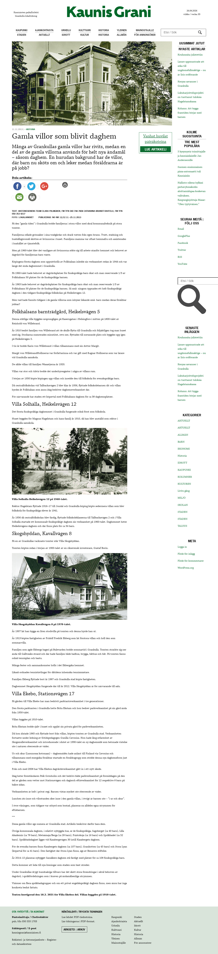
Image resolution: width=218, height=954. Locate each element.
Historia (182, 456)
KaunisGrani (109, 11)
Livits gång (184, 491)
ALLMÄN (183, 435)
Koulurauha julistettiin (190, 55)
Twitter (182, 250)
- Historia (30, 129)
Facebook (183, 243)
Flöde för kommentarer (191, 561)
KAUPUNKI (184, 470)
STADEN (182, 512)
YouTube (182, 264)
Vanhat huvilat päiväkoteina (155, 138)
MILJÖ (181, 498)
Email (181, 229)
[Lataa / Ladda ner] (66, 185)
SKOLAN (183, 505)
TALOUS (182, 526)
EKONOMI (184, 449)
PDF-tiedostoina (83, 917)
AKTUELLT (184, 421)
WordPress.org (186, 568)
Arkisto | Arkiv (74, 929)
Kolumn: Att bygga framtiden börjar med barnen (189, 113)
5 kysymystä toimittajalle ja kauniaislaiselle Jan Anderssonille (191, 156)
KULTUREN (184, 484)
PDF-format (87, 921)
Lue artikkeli (155, 149)
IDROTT (182, 463)
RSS (180, 257)
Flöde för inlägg (186, 554)
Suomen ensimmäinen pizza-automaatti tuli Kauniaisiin (190, 171)
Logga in (182, 547)
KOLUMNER (185, 477)
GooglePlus (184, 236)
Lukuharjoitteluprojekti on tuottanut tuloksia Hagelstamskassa (191, 97)
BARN (181, 442)
